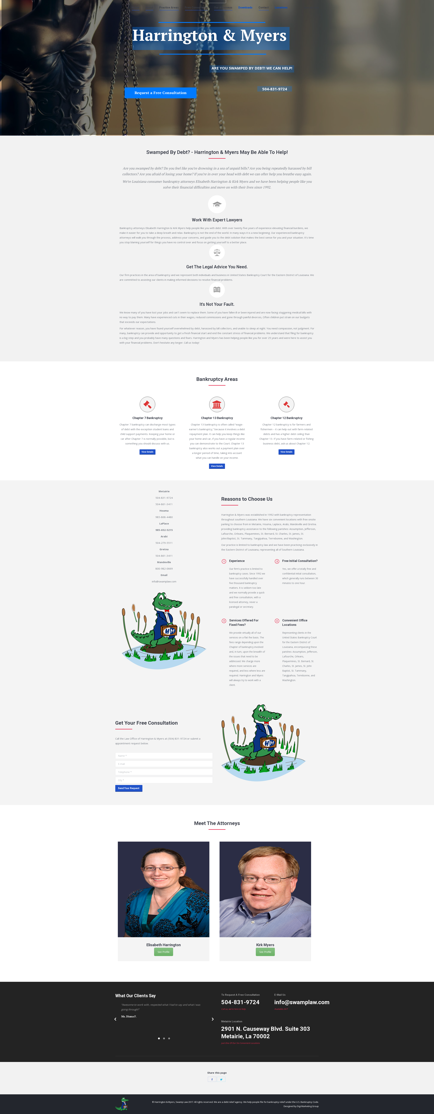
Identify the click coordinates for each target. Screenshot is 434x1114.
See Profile (164, 951)
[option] (166, 901)
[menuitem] (135, 8)
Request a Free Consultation (160, 92)
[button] (115, 1019)
